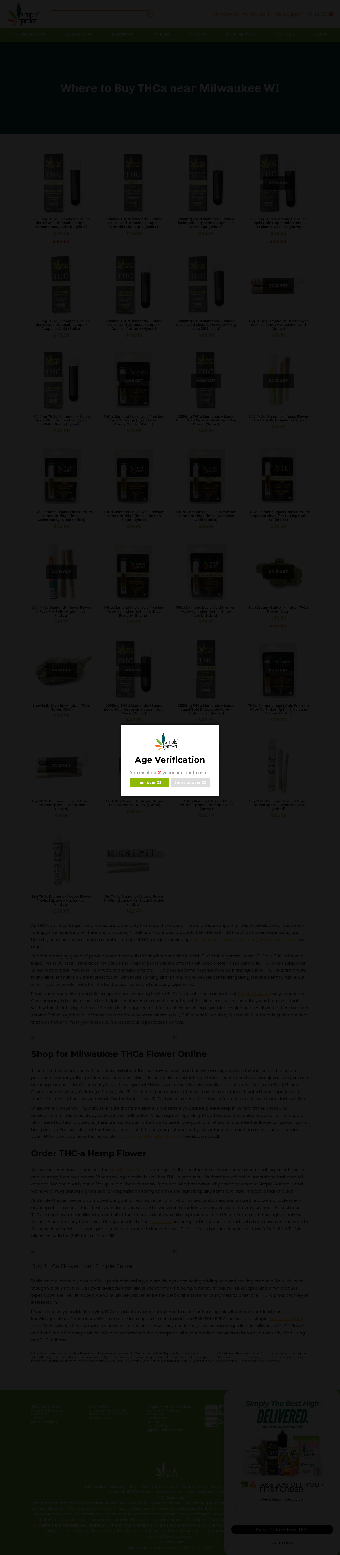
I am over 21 (149, 782)
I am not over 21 (190, 782)
